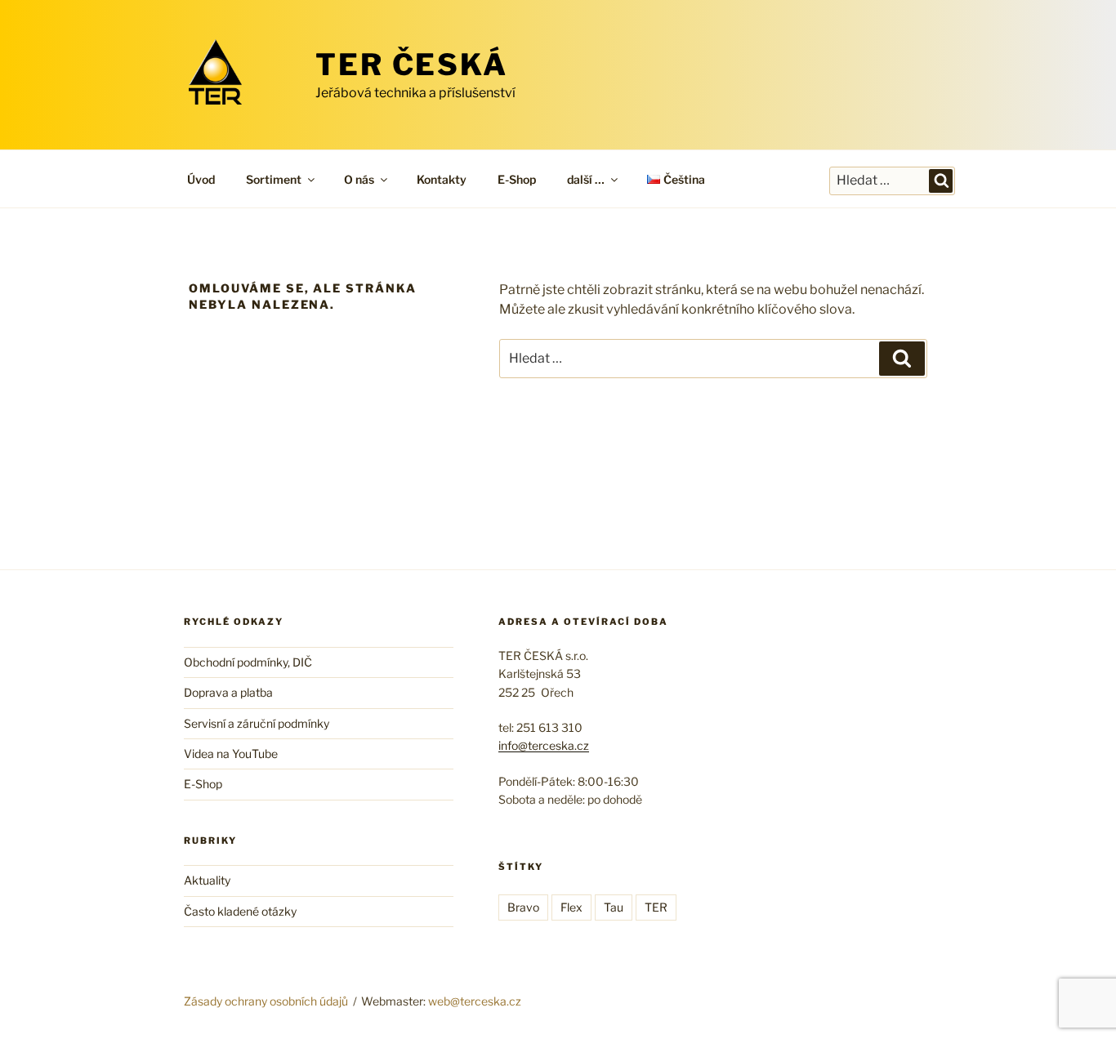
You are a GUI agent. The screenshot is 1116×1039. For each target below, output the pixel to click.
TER (656, 907)
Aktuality (207, 880)
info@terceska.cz (543, 745)
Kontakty (441, 179)
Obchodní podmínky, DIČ (248, 662)
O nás (359, 179)
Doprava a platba (228, 692)
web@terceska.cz (474, 1001)
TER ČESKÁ (411, 64)
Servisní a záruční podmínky (256, 723)
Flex (571, 907)
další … (586, 179)
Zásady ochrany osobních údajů (266, 1001)
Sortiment (273, 179)
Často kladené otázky (240, 911)
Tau (613, 907)
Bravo (523, 907)
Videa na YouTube (231, 753)
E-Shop (517, 179)
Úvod (201, 179)
